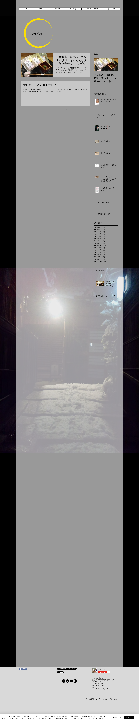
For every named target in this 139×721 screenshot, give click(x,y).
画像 (102, 270)
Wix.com (100, 699)
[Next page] (67, 109)
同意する (129, 717)
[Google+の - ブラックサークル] (75, 681)
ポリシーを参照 (97, 718)
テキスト (97, 270)
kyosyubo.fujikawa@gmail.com (101, 689)
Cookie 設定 (117, 717)
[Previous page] (44, 109)
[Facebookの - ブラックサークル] (63, 681)
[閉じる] (136, 717)
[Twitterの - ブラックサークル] (67, 681)
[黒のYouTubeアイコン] (71, 681)
